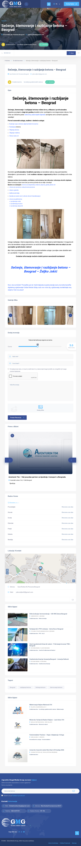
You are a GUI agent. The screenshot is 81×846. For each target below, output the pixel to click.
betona (18, 127)
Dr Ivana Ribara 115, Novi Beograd (40, 648)
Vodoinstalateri (46, 739)
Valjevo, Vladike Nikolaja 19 (38, 707)
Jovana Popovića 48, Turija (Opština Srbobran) (44, 752)
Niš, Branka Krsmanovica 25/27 (51, 806)
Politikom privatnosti (18, 795)
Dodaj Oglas (70, 4)
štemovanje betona (56, 687)
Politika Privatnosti (65, 843)
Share (72, 53)
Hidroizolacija (42, 618)
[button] (70, 315)
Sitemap (74, 843)
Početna (7, 60)
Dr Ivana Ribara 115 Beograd (38, 661)
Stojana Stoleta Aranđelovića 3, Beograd (42, 631)
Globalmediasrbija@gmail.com (19, 806)
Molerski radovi (43, 724)
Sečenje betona (40, 687)
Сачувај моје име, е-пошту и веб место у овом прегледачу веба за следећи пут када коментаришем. (38, 370)
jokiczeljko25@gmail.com (36, 34)
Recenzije (7, 53)
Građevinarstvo (18, 60)
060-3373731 (15, 811)
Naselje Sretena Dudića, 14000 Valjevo (41, 722)
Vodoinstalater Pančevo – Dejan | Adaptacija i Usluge (46, 735)
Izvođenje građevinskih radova (47, 709)
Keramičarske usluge (35, 739)
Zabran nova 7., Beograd (37, 616)
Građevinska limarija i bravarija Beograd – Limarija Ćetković (49, 659)
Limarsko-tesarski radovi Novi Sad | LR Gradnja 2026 (46, 750)
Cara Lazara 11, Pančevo (37, 737)
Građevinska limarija (44, 663)
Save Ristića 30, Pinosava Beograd (13, 34)
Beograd (12, 687)
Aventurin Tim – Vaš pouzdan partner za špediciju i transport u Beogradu (37, 477)
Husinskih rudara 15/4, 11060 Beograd (21, 480)
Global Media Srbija (31, 287)
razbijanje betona (25, 687)
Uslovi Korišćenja (53, 843)
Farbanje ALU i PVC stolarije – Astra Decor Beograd (46, 629)
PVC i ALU (41, 633)
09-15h (42, 811)
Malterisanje (60, 709)
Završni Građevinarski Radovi (47, 650)
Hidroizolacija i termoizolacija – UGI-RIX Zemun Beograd (48, 614)
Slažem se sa (14, 795)
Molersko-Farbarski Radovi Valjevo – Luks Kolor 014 (46, 720)
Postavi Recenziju (15, 417)
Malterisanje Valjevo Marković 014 (40, 705)
